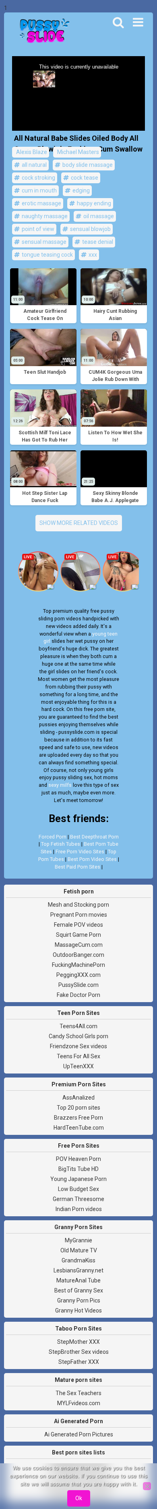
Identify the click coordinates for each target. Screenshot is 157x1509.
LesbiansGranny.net (78, 1270)
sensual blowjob (90, 229)
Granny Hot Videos (78, 1310)
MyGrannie (78, 1240)
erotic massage (41, 203)
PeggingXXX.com (78, 975)
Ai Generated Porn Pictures (78, 1434)
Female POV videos (78, 925)
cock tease (84, 177)
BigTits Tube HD (78, 1169)
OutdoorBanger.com (78, 955)
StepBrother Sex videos (79, 1352)
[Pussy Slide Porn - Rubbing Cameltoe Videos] (42, 31)
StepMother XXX (78, 1342)
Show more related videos (78, 523)
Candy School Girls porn (78, 1036)
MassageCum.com (79, 945)
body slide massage (87, 165)
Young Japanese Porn (78, 1179)
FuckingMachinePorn (78, 965)
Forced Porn (52, 837)
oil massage (98, 216)
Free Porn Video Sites (80, 852)
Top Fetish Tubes (60, 844)
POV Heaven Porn (78, 1159)
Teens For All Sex (78, 1056)
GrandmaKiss (78, 1260)
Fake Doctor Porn (78, 995)
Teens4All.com (78, 1026)
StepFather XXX (78, 1362)
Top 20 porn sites (78, 1107)
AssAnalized (78, 1097)
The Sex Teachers (78, 1393)
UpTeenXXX (78, 1066)
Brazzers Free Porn (78, 1117)
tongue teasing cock (47, 254)
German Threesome (78, 1199)
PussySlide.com (78, 985)
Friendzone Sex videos (78, 1046)
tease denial (97, 242)
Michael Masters (77, 152)
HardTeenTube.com (79, 1127)
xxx (92, 254)
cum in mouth (39, 190)
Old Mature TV (78, 1250)
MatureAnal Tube (78, 1280)
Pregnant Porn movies (78, 914)
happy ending (93, 203)
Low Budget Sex (78, 1189)
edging (80, 190)
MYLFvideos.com (78, 1403)
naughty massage (44, 216)
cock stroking (38, 177)
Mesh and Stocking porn (78, 904)
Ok (78, 1498)
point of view (37, 229)
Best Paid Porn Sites (77, 867)
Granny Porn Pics (78, 1300)
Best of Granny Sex (78, 1290)
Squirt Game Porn (78, 935)
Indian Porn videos (79, 1209)
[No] (147, 1486)
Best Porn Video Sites (92, 859)
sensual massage (43, 242)
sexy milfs (60, 785)
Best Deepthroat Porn (94, 837)
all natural (34, 165)
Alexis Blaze (31, 152)
